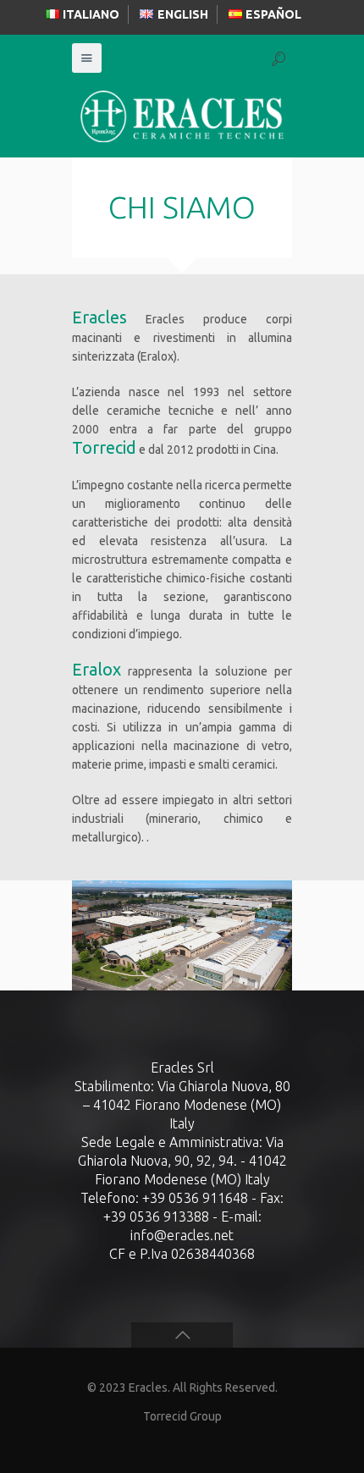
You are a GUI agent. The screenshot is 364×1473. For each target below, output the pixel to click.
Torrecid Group (182, 1416)
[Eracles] (182, 115)
